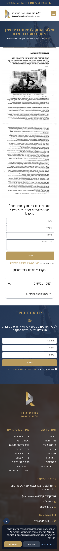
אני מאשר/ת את (32, 263)
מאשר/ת (13, 544)
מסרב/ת (31, 544)
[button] (53, 13)
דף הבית (49, 38)
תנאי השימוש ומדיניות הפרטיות (24, 263)
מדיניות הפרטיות (48, 544)
